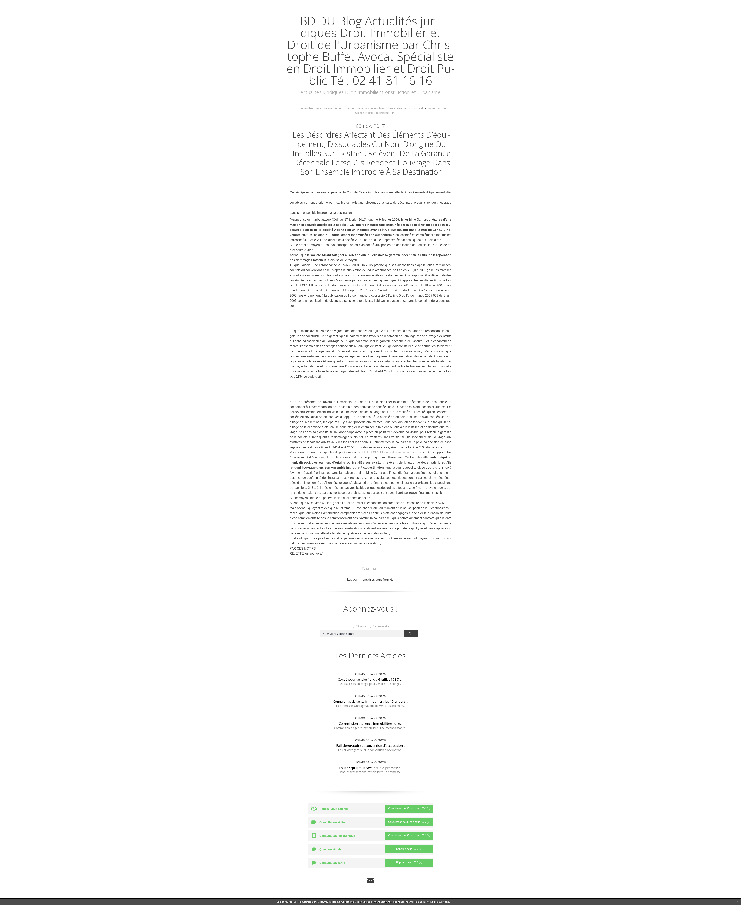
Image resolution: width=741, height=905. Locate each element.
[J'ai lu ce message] (737, 901)
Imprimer (372, 569)
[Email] (370, 879)
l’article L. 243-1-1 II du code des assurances (387, 452)
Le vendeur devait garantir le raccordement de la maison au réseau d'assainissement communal (361, 108)
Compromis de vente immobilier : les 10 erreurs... (370, 701)
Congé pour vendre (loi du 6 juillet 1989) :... (370, 679)
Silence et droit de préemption (375, 112)
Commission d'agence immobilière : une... (370, 723)
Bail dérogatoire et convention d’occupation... (370, 745)
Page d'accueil (437, 108)
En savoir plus (441, 901)
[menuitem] (363, 108)
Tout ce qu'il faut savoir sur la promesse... (371, 767)
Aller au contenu (14, 4)
